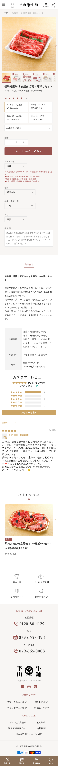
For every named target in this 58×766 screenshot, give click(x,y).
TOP (6, 13)
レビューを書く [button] (29, 412)
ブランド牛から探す (17, 707)
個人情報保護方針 (17, 728)
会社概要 (41, 728)
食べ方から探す (41, 707)
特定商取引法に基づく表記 (29, 734)
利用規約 (41, 722)
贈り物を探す (41, 702)
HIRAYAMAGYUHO (33, 746)
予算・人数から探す (17, 702)
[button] (3, 4)
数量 (7, 138)
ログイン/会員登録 (17, 722)
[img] (9, 430)
